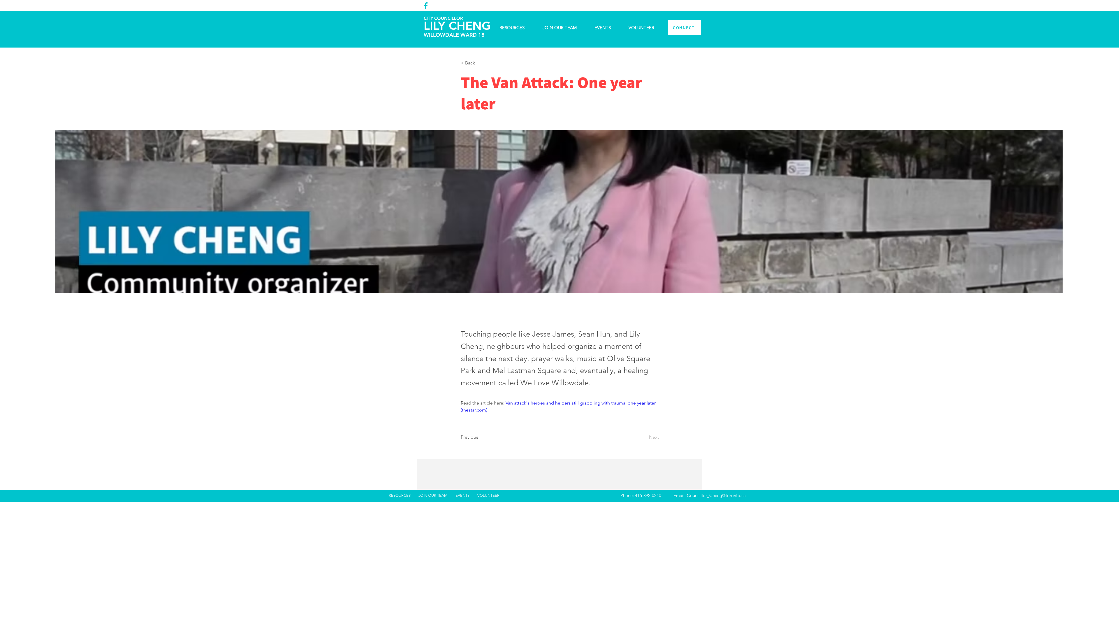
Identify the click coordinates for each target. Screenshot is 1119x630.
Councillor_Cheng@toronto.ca (716, 495)
